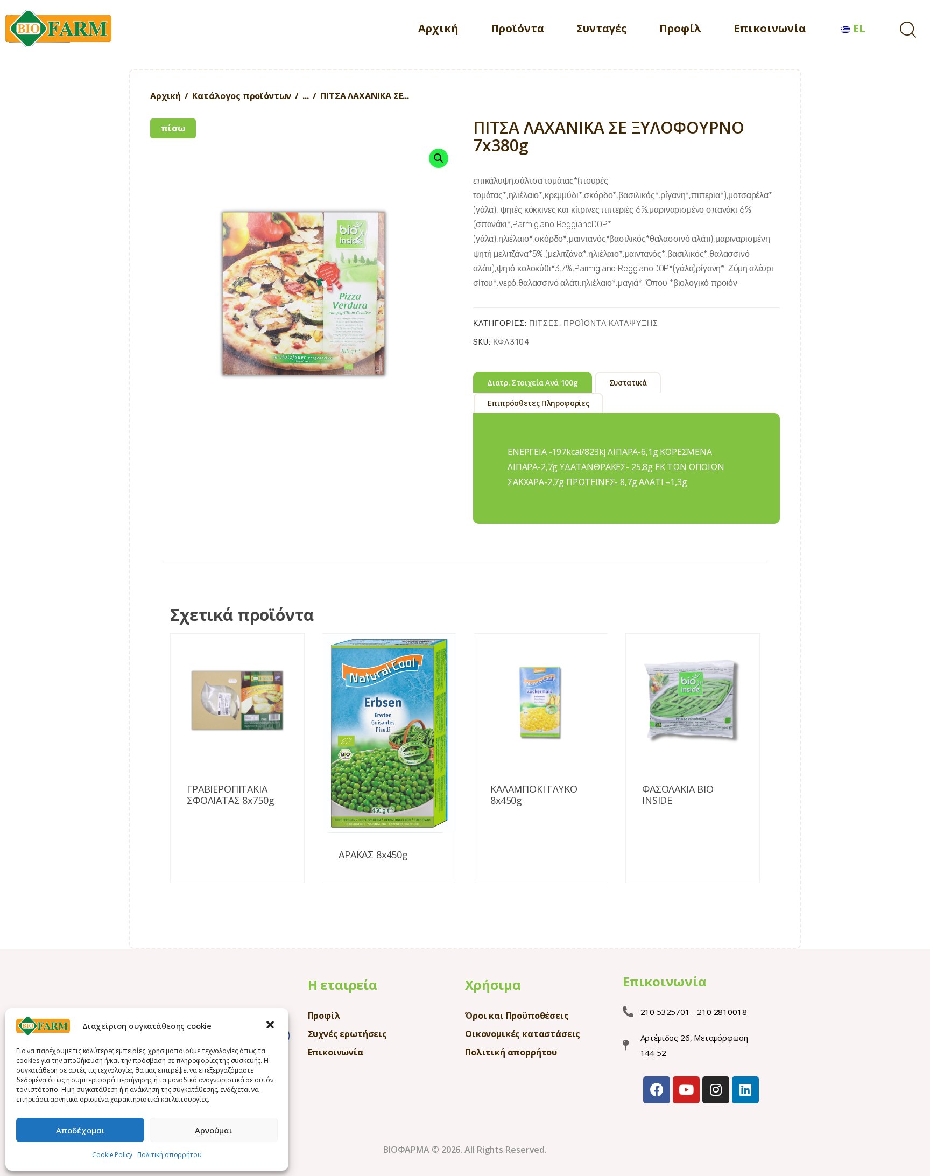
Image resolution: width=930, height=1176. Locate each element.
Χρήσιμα (493, 984)
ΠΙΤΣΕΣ (544, 323)
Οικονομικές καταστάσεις (522, 1034)
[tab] (532, 382)
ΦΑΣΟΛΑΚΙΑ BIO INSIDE (678, 795)
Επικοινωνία (335, 1052)
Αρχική (165, 96)
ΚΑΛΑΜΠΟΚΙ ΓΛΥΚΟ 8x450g (533, 795)
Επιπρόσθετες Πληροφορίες (538, 403)
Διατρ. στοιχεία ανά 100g (532, 383)
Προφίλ (324, 1015)
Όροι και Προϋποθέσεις (517, 1015)
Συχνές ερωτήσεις (347, 1034)
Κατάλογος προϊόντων (241, 96)
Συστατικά (628, 383)
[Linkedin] (745, 1089)
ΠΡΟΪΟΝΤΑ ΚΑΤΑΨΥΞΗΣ (610, 323)
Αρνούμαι (213, 1130)
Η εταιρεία (342, 984)
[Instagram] (715, 1089)
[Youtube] (686, 1089)
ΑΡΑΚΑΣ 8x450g (373, 855)
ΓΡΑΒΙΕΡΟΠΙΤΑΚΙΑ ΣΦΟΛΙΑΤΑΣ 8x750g (230, 795)
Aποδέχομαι (80, 1130)
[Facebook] (656, 1089)
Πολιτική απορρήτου (169, 1154)
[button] (271, 1025)
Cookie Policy (112, 1154)
